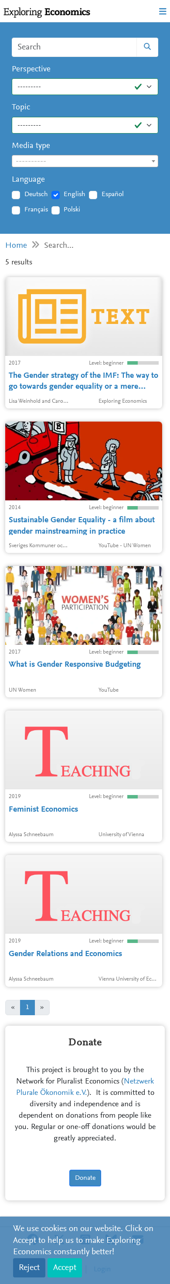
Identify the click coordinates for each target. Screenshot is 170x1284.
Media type (31, 146)
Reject (29, 1267)
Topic (21, 107)
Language (28, 180)
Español (113, 194)
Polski (72, 209)
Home (16, 246)
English (74, 194)
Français (36, 209)
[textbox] (85, 161)
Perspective (31, 69)
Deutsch (36, 194)
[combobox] (85, 161)
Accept (64, 1267)
